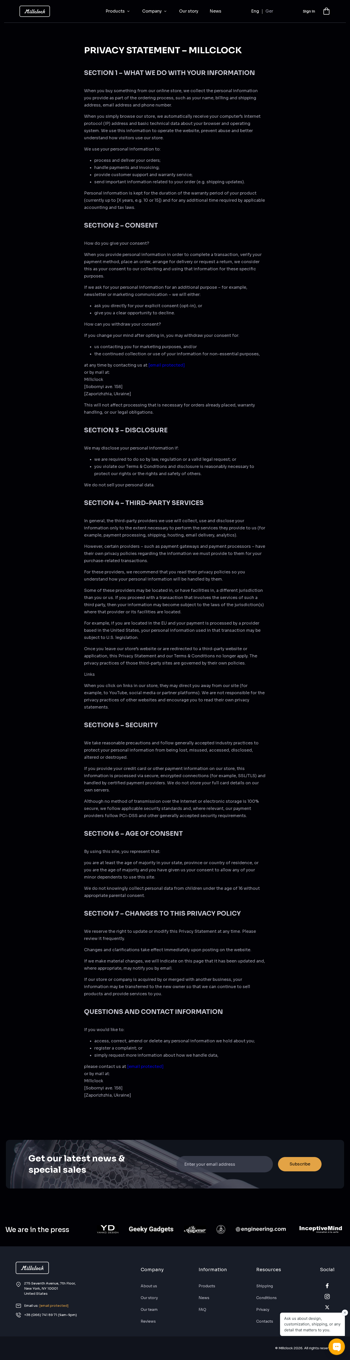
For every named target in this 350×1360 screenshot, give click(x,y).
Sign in (309, 11)
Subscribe (300, 1164)
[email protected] (166, 365)
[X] (327, 1307)
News (215, 11)
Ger (269, 11)
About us (149, 1286)
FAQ (202, 1309)
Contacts (264, 1321)
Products (116, 11)
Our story (188, 11)
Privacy (262, 1309)
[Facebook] (327, 1286)
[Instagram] (327, 1296)
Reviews (148, 1321)
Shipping (264, 1286)
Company (152, 11)
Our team (149, 1309)
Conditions (266, 1297)
